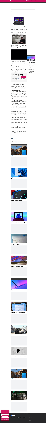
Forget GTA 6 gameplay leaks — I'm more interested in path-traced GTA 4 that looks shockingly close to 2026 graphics (32, 68)
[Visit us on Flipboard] (26, 0)
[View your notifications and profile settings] (32, 0)
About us (30, 418)
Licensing (24, 418)
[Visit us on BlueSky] (28, 0)
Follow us (23, 26)
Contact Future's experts (19, 417)
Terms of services (18, 78)
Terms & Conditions (4, 419)
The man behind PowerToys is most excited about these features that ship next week (32, 66)
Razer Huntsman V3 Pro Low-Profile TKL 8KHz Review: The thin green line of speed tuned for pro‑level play (32, 63)
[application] (19, 54)
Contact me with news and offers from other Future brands (5, 415)
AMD (23, 92)
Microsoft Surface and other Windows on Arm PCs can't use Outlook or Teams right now (32, 60)
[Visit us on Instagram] (25, 0)
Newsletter (26, 26)
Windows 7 (12, 94)
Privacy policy (24, 417)
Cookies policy (30, 417)
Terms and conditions (13, 417)
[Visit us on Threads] (27, 0)
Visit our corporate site (31, 413)
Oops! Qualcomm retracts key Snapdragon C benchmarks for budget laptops (32, 72)
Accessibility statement (13, 418)
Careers (17, 418)
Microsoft (11, 11)
